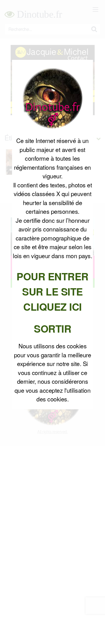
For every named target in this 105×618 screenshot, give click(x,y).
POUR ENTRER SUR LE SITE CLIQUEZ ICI (52, 291)
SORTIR (52, 328)
